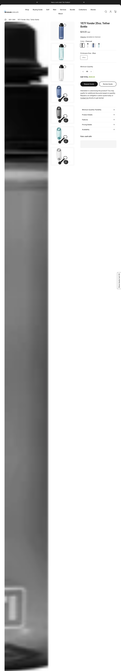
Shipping (83, 37)
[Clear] (88, 45)
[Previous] (37, 2)
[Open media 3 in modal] (62, 52)
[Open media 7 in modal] (62, 135)
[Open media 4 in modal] (62, 72)
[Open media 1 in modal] (62, 31)
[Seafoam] (99, 45)
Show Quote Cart (119, 280)
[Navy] (94, 45)
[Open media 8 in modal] (62, 156)
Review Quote (108, 83)
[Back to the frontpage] (5, 20)
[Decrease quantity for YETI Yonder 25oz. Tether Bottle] (82, 71)
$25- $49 (12, 20)
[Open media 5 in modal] (62, 93)
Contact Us (84, 98)
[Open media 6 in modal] (62, 114)
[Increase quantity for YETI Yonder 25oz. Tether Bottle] (91, 71)
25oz (84, 57)
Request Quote (89, 84)
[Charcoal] (82, 45)
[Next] (84, 2)
